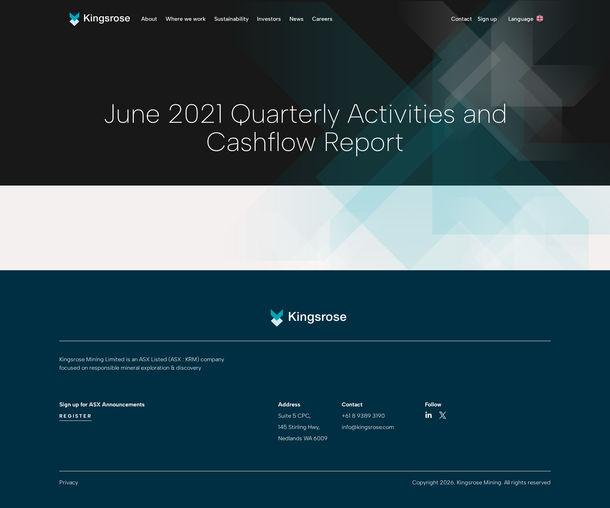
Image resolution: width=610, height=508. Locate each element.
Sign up (487, 19)
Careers (322, 19)
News (296, 19)
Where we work (186, 19)
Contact (461, 19)
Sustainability (231, 19)
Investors (269, 19)
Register (75, 416)
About (149, 19)
